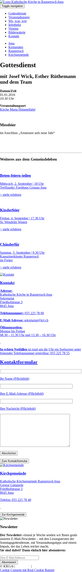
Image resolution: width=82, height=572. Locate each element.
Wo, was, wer (17, 21)
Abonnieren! (9, 562)
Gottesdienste (17, 13)
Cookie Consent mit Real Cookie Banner (27, 570)
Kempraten (15, 47)
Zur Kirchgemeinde (13, 514)
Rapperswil (16, 51)
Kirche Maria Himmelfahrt (17, 109)
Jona (11, 43)
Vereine (13, 28)
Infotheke (14, 25)
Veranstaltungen (19, 17)
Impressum (23, 566)
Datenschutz (41, 566)
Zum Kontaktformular (14, 461)
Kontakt (13, 36)
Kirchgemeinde (18, 54)
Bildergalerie (16, 32)
